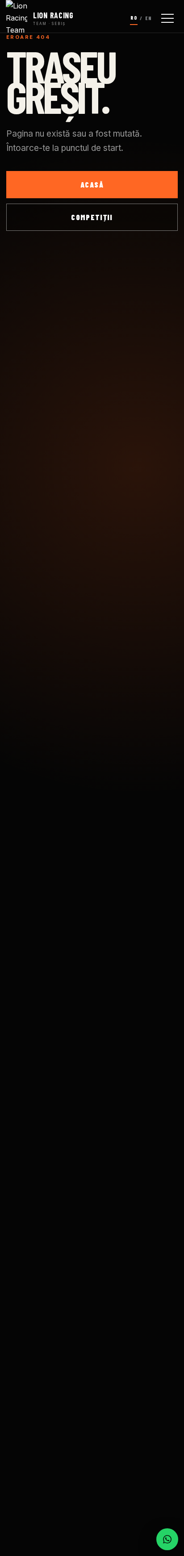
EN (148, 18)
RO (133, 18)
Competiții (92, 217)
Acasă (92, 184)
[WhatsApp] (167, 1539)
